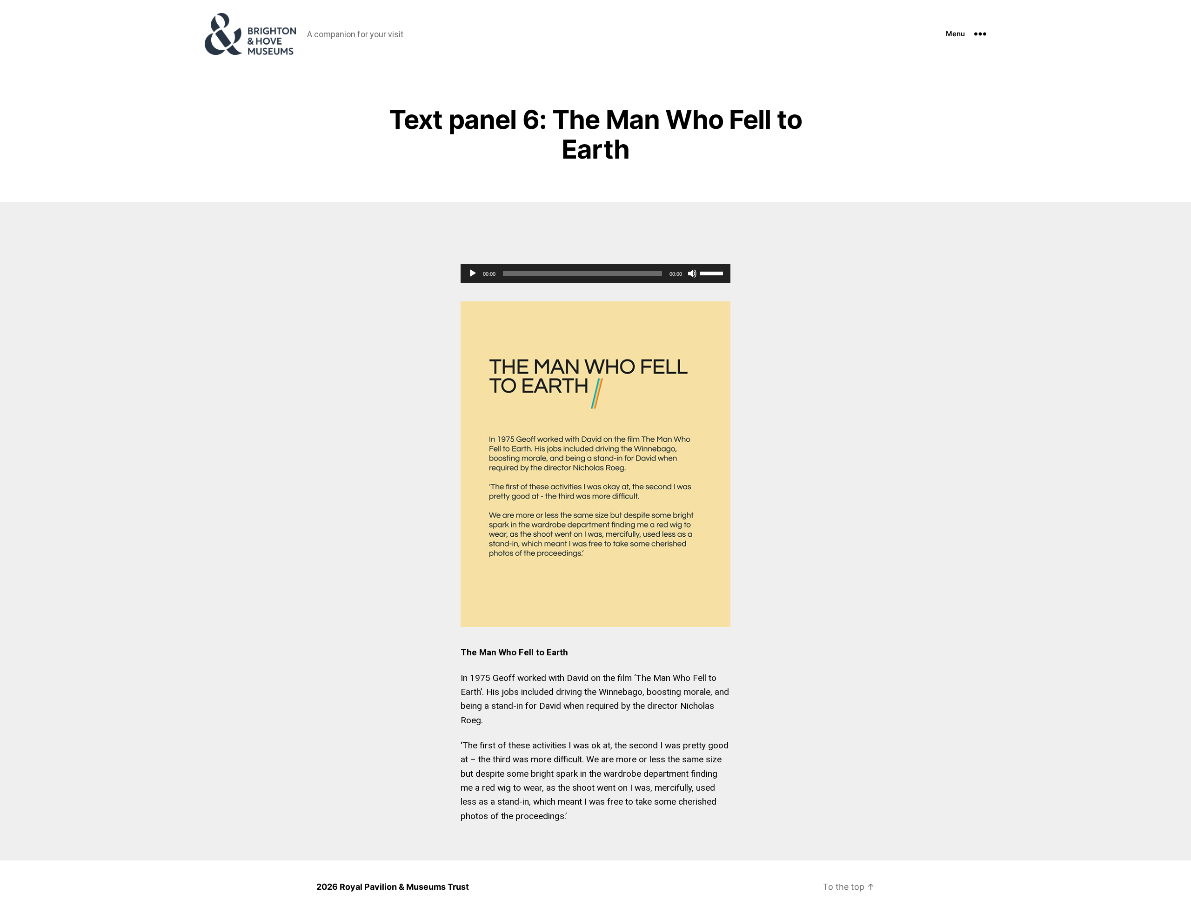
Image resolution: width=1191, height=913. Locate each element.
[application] (595, 273)
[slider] (713, 272)
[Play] (472, 273)
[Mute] (692, 273)
